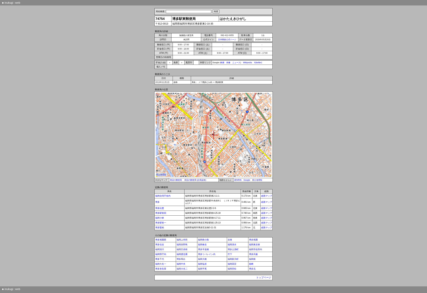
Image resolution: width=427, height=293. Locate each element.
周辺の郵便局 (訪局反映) (195, 180)
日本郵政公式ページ (227, 39)
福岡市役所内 (255, 249)
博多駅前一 (160, 222)
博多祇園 (253, 239)
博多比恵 (159, 208)
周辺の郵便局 (176, 180)
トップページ (263, 277)
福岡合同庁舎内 (162, 196)
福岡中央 (181, 264)
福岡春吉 (202, 244)
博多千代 (159, 259)
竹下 (230, 254)
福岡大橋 (202, 259)
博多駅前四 (160, 213)
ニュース (236, 62)
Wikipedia (247, 62)
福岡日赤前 (182, 249)
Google (247, 180)
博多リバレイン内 (206, 254)
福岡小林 (159, 218)
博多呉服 (253, 254)
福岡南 (252, 259)
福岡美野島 (182, 244)
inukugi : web (11, 3)
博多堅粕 (159, 227)
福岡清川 (159, 249)
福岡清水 (232, 244)
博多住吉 (159, 244)
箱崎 (251, 264)
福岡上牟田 (182, 239)
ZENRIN (238, 180)
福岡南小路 (203, 239)
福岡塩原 (202, 264)
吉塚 (230, 239)
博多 (157, 202)
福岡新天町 (233, 259)
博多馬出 (181, 259)
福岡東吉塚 (254, 244)
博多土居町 (233, 249)
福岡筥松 (232, 268)
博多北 (252, 268)
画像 (228, 62)
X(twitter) (258, 62)
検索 (222, 62)
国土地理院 (257, 180)
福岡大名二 (182, 268)
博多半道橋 (203, 249)
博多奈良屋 (160, 268)
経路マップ (266, 196)
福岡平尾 (202, 268)
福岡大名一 (160, 264)
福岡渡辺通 (182, 254)
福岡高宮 (232, 264)
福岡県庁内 (160, 254)
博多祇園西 (160, 239)
